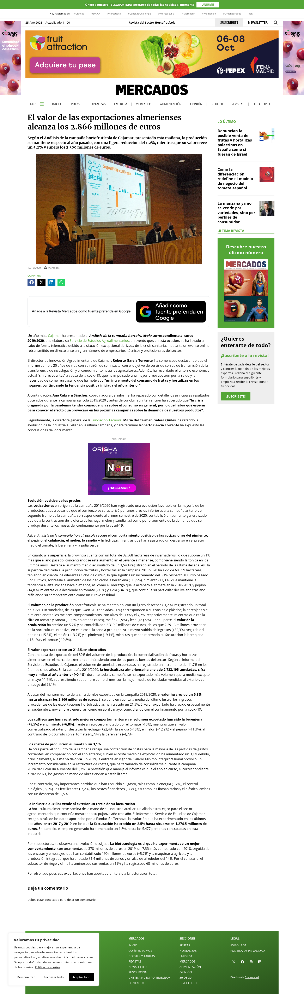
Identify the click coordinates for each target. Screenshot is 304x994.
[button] (275, 22)
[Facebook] (242, 962)
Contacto (136, 983)
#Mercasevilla (166, 13)
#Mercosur (188, 13)
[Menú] (42, 104)
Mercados (144, 104)
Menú (34, 104)
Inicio (56, 104)
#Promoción (209, 13)
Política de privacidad (247, 951)
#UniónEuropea (232, 13)
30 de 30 (217, 104)
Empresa (120, 104)
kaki (251, 13)
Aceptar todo (81, 977)
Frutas (74, 104)
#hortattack (114, 13)
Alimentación (171, 104)
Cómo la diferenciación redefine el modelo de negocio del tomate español (235, 178)
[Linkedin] (259, 962)
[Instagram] (251, 962)
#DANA (95, 13)
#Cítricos (79, 13)
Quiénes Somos (140, 951)
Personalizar (26, 977)
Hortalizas (97, 104)
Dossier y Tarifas (141, 956)
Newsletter (137, 967)
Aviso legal (239, 945)
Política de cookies (47, 967)
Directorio (261, 104)
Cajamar (54, 335)
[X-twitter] (233, 962)
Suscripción (137, 972)
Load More (152, 921)
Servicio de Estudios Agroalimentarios (99, 340)
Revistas (237, 104)
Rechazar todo (53, 977)
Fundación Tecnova (106, 420)
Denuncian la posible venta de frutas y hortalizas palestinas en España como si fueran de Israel (235, 142)
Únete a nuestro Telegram (149, 977)
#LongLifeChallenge (139, 13)
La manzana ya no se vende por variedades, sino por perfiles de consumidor (236, 212)
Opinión (196, 104)
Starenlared (252, 977)
